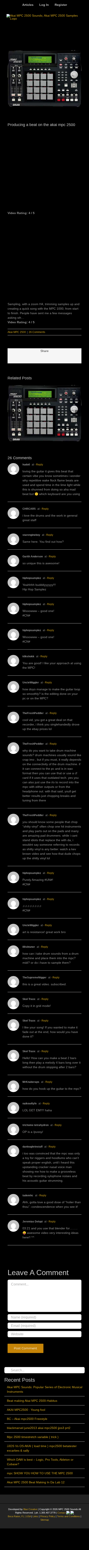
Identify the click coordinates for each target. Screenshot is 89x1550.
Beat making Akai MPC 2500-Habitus (32, 1400)
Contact (61, 1512)
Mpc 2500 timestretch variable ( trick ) (33, 1437)
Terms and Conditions (69, 1516)
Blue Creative (30, 1509)
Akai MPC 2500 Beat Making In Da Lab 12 (36, 1482)
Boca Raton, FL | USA (19, 1516)
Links (35, 1516)
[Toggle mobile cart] (70, 26)
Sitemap (44, 1519)
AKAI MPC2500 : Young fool (26, 1409)
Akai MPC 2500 (17, 332)
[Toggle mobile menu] (80, 26)
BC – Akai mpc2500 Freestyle (27, 1419)
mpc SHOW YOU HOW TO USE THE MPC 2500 (40, 1473)
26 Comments (37, 332)
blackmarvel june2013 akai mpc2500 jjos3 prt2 (38, 1428)
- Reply (39, 464)
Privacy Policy (47, 1516)
